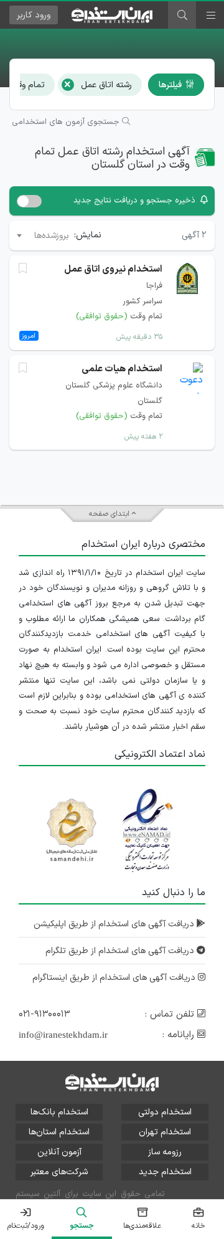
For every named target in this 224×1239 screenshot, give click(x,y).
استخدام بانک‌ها (59, 1112)
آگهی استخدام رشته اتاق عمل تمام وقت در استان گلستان (112, 158)
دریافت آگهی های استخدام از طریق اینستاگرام (115, 977)
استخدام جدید (165, 1172)
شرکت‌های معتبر (59, 1172)
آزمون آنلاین (59, 1152)
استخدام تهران (165, 1132)
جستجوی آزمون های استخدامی (67, 122)
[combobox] (42, 235)
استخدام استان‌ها (59, 1132)
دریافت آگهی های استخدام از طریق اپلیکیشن (115, 924)
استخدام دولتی (165, 1112)
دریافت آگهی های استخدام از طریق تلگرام (121, 950)
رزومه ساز (165, 1152)
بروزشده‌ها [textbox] (51, 235)
